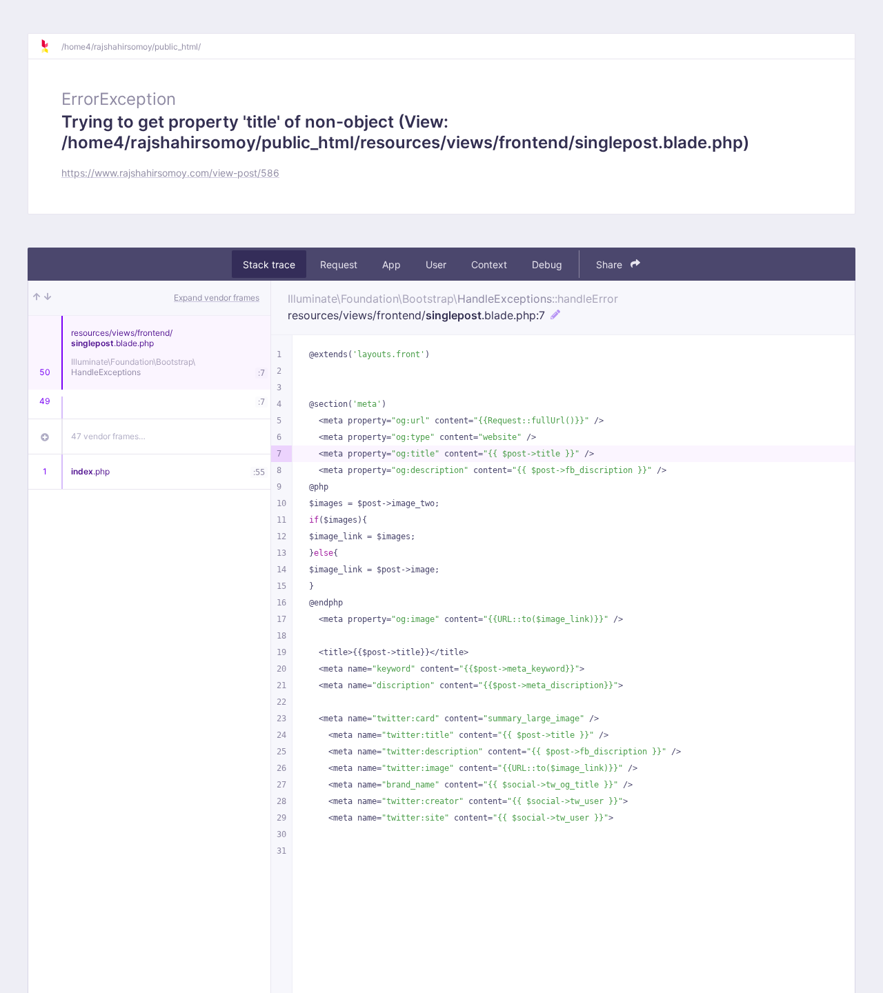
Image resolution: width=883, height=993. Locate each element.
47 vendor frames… (108, 436)
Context (489, 264)
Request (338, 264)
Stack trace (269, 264)
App (391, 264)
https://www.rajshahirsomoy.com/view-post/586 (170, 173)
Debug (547, 264)
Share (610, 264)
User (436, 264)
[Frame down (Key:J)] (47, 298)
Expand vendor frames (216, 297)
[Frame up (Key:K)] (36, 298)
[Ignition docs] (50, 46)
